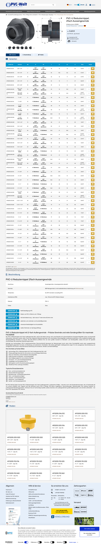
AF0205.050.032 (11, 454)
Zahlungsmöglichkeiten (35, 503)
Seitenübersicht (10, 503)
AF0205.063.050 (56, 454)
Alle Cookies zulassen (89, 528)
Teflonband (78, 288)
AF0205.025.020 (11, 442)
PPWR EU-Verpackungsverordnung (38, 515)
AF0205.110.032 (79, 466)
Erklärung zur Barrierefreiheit (13, 500)
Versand (77, 33)
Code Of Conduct (10, 494)
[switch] (40, 542)
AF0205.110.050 (34, 478)
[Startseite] (6, 15)
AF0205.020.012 (79, 418)
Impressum (9, 489)
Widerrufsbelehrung (34, 496)
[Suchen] (53, 5)
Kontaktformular (33, 489)
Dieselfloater (32, 517)
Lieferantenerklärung (34, 511)
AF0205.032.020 (34, 442)
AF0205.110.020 (34, 466)
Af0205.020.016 (56, 430)
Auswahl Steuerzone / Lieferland (75, 26)
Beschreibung (27, 54)
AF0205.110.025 (56, 466)
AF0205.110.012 (79, 454)
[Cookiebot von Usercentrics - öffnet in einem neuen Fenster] (9, 542)
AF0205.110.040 (11, 478)
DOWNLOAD (11, 310)
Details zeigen (72, 542)
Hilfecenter (31, 492)
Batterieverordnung (11, 498)
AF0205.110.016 (11, 466)
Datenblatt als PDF (73, 37)
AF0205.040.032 (79, 442)
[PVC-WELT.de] (16, 4)
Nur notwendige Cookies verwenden (90, 534)
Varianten (13, 54)
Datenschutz (32, 498)
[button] (79, 5)
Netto (75, 4)
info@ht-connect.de (11, 401)
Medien (42, 54)
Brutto (82, 4)
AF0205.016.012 (56, 418)
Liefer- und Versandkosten (35, 500)
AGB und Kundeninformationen (37, 494)
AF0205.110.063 (56, 478)
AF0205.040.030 (34, 454)
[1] (92, 68)
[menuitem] (14, 11)
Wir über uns (9, 492)
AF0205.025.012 (79, 430)
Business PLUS (32, 513)
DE (70, 4)
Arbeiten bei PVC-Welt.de (12, 496)
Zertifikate (31, 505)
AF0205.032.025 (56, 442)
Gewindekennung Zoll (73, 38)
